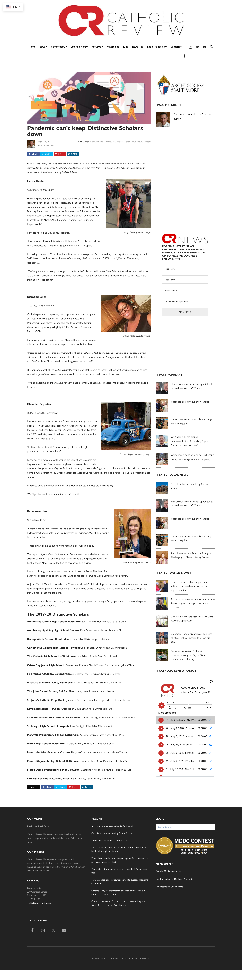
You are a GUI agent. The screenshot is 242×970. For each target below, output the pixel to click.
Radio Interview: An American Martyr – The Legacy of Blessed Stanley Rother (191, 555)
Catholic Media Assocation (168, 871)
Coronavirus (109, 141)
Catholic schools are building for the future (111, 833)
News (42, 46)
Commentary (58, 46)
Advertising (113, 46)
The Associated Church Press (169, 886)
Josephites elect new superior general (190, 401)
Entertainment (78, 46)
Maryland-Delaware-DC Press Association (175, 878)
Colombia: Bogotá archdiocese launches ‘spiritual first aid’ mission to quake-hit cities (191, 637)
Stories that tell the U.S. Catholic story (109, 840)
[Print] (28, 787)
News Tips (137, 46)
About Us (97, 46)
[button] (211, 47)
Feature (120, 141)
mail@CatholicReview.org (39, 902)
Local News (130, 141)
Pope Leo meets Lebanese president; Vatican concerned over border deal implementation (189, 586)
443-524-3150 (33, 899)
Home (32, 46)
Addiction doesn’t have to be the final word (112, 826)
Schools (147, 141)
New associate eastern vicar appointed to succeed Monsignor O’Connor (192, 503)
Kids (125, 46)
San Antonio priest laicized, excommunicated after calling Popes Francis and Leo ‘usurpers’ (189, 441)
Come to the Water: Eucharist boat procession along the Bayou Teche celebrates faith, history (189, 655)
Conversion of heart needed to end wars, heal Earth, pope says (192, 618)
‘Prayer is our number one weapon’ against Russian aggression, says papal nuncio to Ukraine (193, 603)
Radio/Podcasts (156, 46)
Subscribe (176, 46)
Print (32, 787)
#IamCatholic (96, 141)
